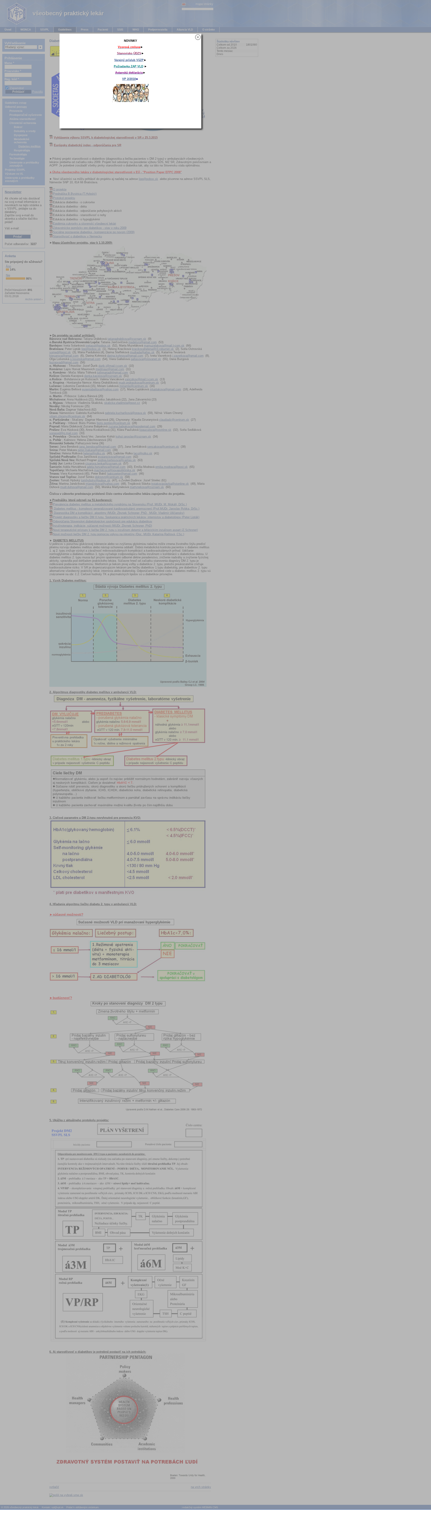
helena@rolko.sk (94, 453)
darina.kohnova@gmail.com (125, 355)
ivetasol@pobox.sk (98, 345)
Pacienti (103, 29)
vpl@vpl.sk (57, 1507)
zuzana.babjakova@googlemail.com (131, 426)
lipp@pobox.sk (148, 179)
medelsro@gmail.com (142, 342)
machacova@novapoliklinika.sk (114, 470)
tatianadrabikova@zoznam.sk (127, 338)
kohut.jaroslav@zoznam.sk (133, 436)
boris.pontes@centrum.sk (113, 423)
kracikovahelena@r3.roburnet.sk (153, 349)
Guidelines (65, 29)
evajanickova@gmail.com (114, 456)
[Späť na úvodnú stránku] (13, 24)
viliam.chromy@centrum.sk (67, 416)
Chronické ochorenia (22, 123)
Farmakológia (18, 154)
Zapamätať (17, 88)
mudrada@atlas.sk (142, 352)
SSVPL (44, 29)
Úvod (7, 29)
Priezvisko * (12, 71)
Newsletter (13, 192)
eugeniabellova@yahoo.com (100, 389)
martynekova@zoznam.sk (147, 487)
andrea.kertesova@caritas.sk (117, 460)
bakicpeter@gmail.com (122, 473)
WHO (135, 29)
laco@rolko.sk (143, 453)
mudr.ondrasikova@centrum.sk (139, 382)
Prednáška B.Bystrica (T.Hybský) (75, 193)
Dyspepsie (21, 135)
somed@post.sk (60, 352)
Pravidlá (37, 91)
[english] (184, 4)
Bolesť (18, 127)
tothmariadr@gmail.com (112, 372)
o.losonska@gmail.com (85, 359)
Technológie (17, 158)
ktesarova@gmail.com (64, 355)
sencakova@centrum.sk (163, 446)
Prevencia (15, 111)
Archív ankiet (33, 299)
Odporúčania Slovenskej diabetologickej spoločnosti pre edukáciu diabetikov (102, 521)
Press (84, 29)
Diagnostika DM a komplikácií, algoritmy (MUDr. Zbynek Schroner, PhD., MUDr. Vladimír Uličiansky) (118, 513)
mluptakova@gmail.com (165, 389)
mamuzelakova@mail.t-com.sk (164, 345)
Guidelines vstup (15, 102)
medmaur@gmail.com (110, 369)
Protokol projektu (64, 198)
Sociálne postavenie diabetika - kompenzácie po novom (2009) (93, 232)
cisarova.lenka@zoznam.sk (103, 463)
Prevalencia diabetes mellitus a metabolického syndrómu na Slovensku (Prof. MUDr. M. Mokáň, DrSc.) (120, 504)
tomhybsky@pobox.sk (95, 480)
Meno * (9, 63)
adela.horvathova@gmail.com (106, 467)
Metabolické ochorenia (21, 141)
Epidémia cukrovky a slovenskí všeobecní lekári (84, 223)
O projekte (59, 189)
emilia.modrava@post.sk (171, 467)
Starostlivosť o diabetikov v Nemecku (77, 236)
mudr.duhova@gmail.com (76, 487)
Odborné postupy (16, 106)
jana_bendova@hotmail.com (97, 446)
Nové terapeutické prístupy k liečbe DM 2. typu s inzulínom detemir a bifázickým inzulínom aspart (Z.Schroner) (125, 530)
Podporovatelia (157, 29)
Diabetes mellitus (29, 146)
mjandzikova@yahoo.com (102, 483)
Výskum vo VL (14, 173)
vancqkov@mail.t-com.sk (141, 379)
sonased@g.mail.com (63, 433)
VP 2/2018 (235, 84)
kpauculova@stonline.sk (155, 429)
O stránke (208, 29)
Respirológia (22, 150)
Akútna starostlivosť (22, 119)
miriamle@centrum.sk (133, 386)
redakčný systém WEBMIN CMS (200, 1507)
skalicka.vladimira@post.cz (122, 403)
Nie (8, 275)
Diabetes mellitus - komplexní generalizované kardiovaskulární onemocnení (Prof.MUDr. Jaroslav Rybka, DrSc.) (126, 508)
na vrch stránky (201, 1487)
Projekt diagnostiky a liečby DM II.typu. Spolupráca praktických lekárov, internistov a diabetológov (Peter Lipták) (126, 517)
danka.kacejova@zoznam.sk (103, 376)
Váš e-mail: (12, 228)
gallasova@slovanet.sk (146, 359)
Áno (8, 266)
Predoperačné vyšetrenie (25, 115)
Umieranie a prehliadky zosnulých (24, 164)
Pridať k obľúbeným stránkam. (82, 1507)
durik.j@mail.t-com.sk (113, 365)
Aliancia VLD (185, 29)
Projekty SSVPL (15, 169)
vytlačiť (54, 1487)
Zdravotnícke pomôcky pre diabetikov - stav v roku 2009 (89, 228)
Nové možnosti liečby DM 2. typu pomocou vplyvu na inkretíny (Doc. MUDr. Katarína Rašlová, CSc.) (118, 534)
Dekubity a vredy (25, 131)
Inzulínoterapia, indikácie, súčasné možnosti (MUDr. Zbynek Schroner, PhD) (102, 525)
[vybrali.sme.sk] (69, 1495)
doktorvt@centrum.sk (109, 477)
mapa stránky (204, 4)
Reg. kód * (11, 79)
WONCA (25, 29)
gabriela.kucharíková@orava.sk (125, 413)
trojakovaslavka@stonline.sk (170, 483)
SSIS (120, 29)
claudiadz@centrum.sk (174, 419)
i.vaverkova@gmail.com (188, 355)
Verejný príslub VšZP (235, 65)
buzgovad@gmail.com (63, 362)
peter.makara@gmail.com (94, 450)
